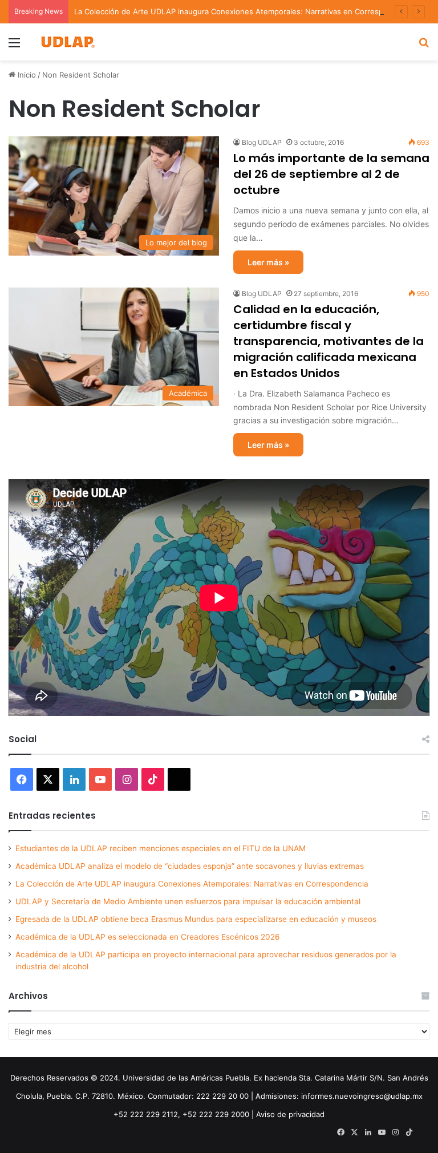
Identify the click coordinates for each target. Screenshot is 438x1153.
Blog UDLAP (262, 142)
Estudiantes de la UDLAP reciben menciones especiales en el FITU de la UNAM (160, 848)
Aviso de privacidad (290, 1114)
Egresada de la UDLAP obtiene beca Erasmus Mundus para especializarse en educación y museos (195, 919)
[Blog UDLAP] (67, 41)
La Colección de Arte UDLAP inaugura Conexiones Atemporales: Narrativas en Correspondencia (245, 11)
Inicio (25, 74)
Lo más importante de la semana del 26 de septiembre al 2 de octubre (331, 174)
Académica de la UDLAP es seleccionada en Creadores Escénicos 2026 (147, 936)
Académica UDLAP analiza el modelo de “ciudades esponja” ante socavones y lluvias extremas (189, 866)
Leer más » (268, 262)
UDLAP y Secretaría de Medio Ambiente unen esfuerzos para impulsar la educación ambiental (187, 901)
